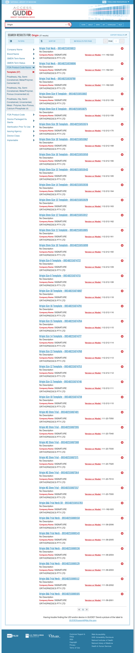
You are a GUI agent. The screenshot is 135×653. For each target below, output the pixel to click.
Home (83, 25)
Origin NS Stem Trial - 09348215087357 (59, 487)
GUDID (22, 12)
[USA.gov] (56, 637)
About (90, 25)
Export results (117, 35)
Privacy (72, 645)
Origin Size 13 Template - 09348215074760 (60, 351)
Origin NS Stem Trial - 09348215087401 (59, 412)
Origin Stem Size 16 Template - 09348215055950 (63, 154)
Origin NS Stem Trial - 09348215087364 (59, 472)
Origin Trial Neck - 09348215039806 (57, 63)
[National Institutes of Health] (8, 2)
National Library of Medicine (23, 2)
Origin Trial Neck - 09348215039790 (57, 78)
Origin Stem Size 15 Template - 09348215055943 (63, 169)
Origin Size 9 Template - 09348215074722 (60, 260)
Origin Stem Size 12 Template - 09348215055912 (63, 215)
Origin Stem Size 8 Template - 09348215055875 (63, 109)
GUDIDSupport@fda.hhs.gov (82, 620)
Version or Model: (93, 54)
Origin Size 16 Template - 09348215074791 (60, 306)
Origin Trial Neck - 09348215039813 (57, 48)
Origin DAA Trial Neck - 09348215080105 (59, 593)
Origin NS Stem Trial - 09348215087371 (58, 457)
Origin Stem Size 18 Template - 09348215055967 (63, 139)
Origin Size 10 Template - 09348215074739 (60, 397)
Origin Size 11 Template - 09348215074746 (60, 381)
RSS (71, 639)
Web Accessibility (98, 634)
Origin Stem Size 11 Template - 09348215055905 (63, 230)
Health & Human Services (101, 646)
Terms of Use (75, 647)
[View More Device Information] (122, 48)
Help (120, 25)
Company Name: (46, 54)
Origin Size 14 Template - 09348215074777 (60, 336)
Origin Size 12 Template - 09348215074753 (60, 366)
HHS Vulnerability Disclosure (103, 637)
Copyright (73, 642)
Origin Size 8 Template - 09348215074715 (60, 275)
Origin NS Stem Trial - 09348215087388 (59, 442)
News (98, 25)
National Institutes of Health (102, 640)
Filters (21, 41)
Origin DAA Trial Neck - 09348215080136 (59, 548)
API (104, 25)
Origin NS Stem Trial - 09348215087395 (59, 427)
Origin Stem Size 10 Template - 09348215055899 (63, 245)
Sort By (52, 41)
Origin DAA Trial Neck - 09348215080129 (59, 563)
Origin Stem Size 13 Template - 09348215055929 (63, 200)
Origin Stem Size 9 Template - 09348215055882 (63, 93)
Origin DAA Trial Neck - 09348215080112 (59, 578)
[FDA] (104, 2)
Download (112, 25)
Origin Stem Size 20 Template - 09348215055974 (63, 124)
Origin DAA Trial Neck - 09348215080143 (59, 533)
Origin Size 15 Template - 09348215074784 (60, 321)
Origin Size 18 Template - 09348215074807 (60, 290)
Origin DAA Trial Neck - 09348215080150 (59, 518)
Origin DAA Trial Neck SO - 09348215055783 (61, 503)
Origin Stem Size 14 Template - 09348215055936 (63, 184)
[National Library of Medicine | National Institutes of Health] (13, 637)
